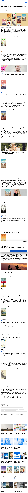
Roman (14, 407)
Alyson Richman (21, 407)
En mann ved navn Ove (17, 54)
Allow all (22, 250)
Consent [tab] (5, 243)
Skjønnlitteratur (3, 407)
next (26, 427)
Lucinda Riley (2, 410)
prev (2, 427)
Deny (14, 250)
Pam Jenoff (11, 410)
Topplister (17, 407)
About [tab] (23, 243)
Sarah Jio (14, 410)
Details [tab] (14, 243)
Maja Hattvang (6, 403)
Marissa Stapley (7, 410)
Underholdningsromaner (9, 407)
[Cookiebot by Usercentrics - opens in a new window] (23, 241)
